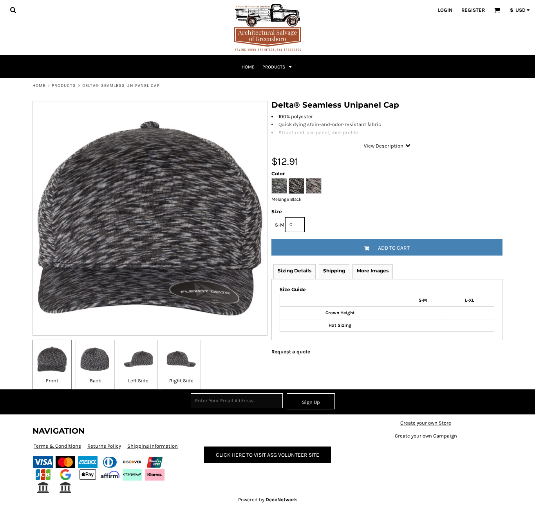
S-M (279, 225)
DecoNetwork (281, 499)
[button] (13, 10)
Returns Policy (104, 446)
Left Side (138, 381)
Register (473, 10)
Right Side (181, 381)
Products (64, 85)
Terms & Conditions (57, 446)
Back (95, 381)
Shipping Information (152, 446)
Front (52, 381)
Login (445, 10)
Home (39, 85)
